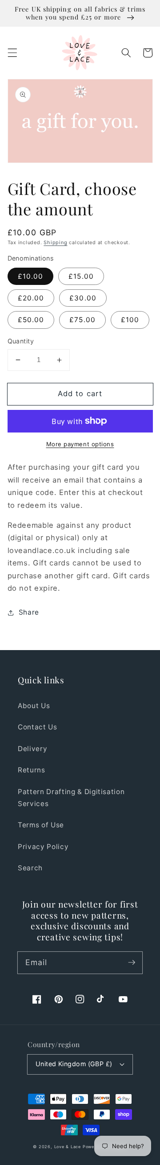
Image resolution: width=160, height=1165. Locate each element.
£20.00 (31, 298)
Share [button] (29, 612)
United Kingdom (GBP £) (74, 1064)
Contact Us (37, 727)
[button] (12, 52)
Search (30, 868)
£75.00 (82, 320)
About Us (34, 705)
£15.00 (81, 276)
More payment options (80, 444)
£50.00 (31, 320)
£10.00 (31, 276)
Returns (31, 770)
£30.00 (82, 298)
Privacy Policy (43, 846)
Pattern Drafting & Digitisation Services (71, 797)
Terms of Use (41, 825)
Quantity (21, 341)
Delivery (32, 748)
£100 (130, 320)
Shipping (55, 242)
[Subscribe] (131, 962)
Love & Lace (67, 1146)
